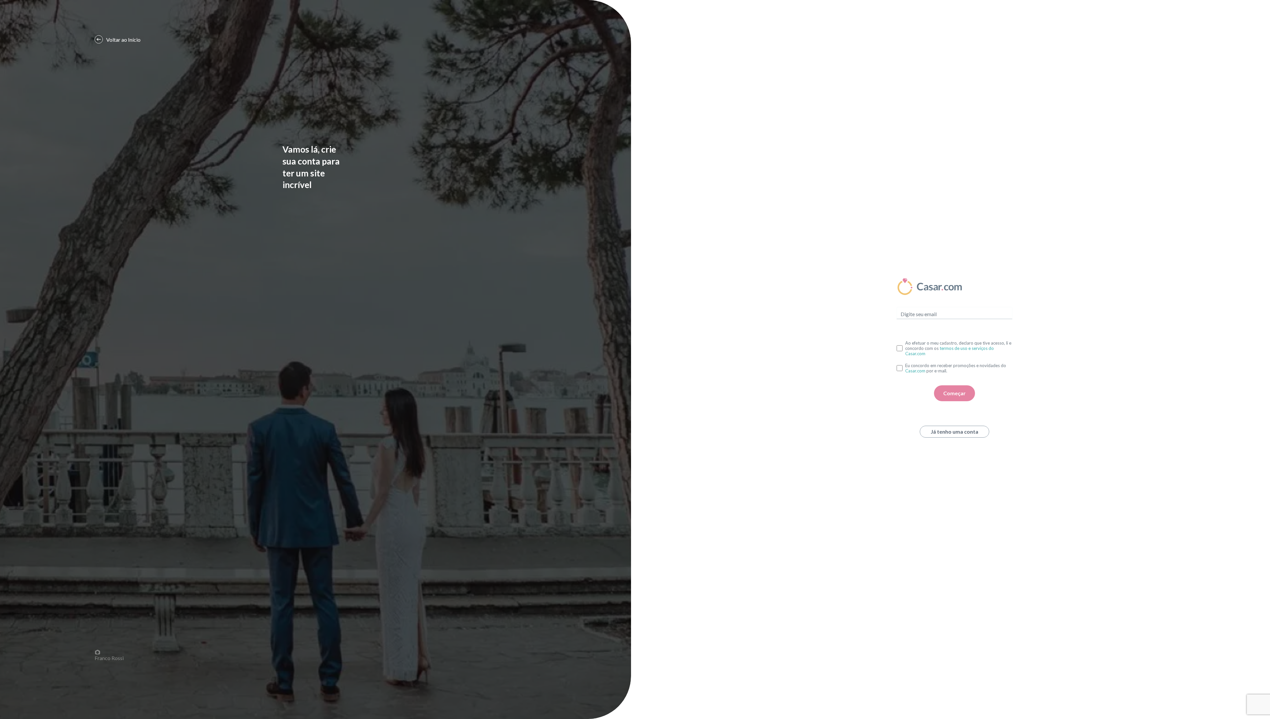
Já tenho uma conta (954, 431)
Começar (954, 393)
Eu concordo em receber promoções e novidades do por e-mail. (955, 368)
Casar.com (915, 370)
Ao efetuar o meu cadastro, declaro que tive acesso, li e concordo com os (958, 348)
